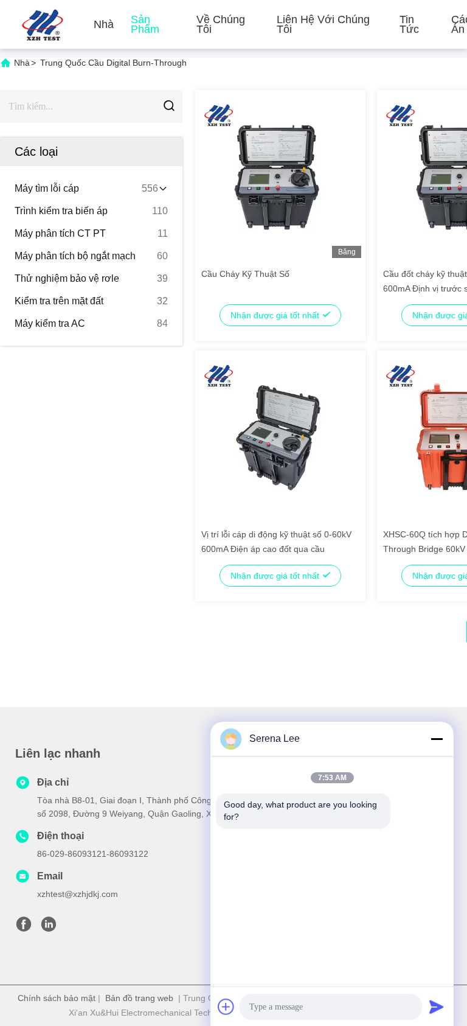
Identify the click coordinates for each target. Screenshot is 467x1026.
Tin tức (409, 24)
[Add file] (226, 1006)
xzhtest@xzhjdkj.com (77, 894)
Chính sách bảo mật (56, 998)
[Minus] (436, 738)
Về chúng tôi (220, 24)
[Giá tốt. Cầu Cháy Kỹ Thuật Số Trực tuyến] (277, 176)
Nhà (104, 24)
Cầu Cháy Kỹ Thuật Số (245, 274)
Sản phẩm (145, 24)
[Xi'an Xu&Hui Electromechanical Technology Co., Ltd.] (42, 24)
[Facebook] (23, 927)
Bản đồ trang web (139, 998)
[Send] (436, 1006)
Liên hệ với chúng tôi (323, 24)
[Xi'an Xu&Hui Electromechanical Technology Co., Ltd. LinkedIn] (48, 927)
